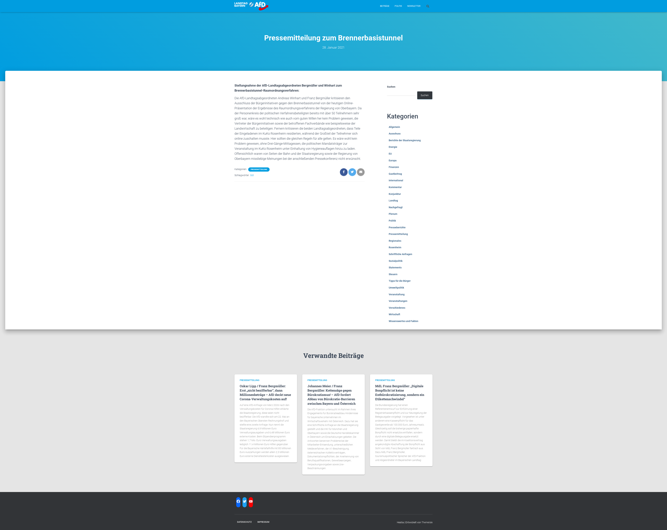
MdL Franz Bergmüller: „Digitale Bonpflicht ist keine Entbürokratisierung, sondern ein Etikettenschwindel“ (399, 392)
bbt (252, 175)
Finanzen (394, 167)
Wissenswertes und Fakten (403, 321)
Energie (393, 147)
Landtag (393, 200)
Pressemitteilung (259, 169)
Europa (393, 160)
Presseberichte (397, 227)
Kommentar (395, 187)
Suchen (391, 86)
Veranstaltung (397, 294)
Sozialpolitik (395, 261)
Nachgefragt (396, 207)
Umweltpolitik (396, 287)
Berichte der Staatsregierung (405, 140)
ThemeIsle (427, 522)
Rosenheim (395, 247)
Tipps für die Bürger (400, 280)
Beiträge (384, 6)
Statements (395, 267)
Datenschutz (244, 522)
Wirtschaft (394, 314)
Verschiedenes (397, 307)
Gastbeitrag (395, 173)
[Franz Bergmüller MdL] (251, 6)
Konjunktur (395, 194)
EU (390, 153)
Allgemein (394, 127)
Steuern (393, 274)
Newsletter (413, 6)
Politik (398, 6)
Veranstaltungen (398, 301)
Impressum (263, 522)
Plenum (393, 214)
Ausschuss (395, 133)
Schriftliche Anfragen (400, 254)
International (396, 180)
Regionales (395, 240)
